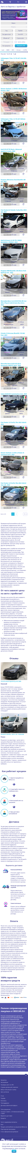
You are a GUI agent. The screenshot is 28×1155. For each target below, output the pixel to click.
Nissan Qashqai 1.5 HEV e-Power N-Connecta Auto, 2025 (12, 453)
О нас (2, 1096)
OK (14, 1151)
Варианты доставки (6, 1116)
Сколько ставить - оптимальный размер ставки (12, 1112)
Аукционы (4, 1080)
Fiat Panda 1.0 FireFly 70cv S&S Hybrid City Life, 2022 (13, 484)
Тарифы (3, 1098)
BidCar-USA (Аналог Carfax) (8, 1089)
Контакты (3, 1101)
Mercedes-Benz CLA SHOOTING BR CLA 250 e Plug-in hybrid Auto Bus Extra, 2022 (13, 303)
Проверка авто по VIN (7, 1085)
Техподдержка (5, 1103)
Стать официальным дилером (9, 1132)
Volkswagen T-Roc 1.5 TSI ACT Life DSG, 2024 (14, 59)
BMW (7, 50)
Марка (2, 54)
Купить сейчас (21, 42)
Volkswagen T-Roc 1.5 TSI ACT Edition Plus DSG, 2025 (13, 120)
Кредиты (3, 1118)
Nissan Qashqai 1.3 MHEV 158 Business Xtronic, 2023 (14, 89)
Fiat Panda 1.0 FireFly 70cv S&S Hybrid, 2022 (14, 423)
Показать (21, 46)
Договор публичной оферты (9, 1105)
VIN (2, 63)
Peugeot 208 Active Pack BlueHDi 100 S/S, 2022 (13, 180)
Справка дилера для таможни (9, 1087)
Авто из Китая (5, 1092)
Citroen (19, 50)
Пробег (9, 54)
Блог (2, 1124)
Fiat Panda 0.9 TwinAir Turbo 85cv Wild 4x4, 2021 (14, 211)
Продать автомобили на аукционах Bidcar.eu (14, 1127)
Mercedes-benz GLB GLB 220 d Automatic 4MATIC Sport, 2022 (11, 364)
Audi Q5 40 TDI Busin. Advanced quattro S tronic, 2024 (11, 150)
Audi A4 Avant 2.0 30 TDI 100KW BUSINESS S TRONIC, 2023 (11, 241)
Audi (3, 50)
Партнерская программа (8, 1129)
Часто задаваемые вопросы (9, 1122)
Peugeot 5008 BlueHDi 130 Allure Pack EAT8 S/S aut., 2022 (13, 271)
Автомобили (4, 1082)
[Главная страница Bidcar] (2, 2)
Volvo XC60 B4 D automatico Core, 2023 (14, 394)
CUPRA (25, 50)
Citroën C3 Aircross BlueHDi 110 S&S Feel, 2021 (13, 334)
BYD (13, 50)
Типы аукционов (5, 1109)
